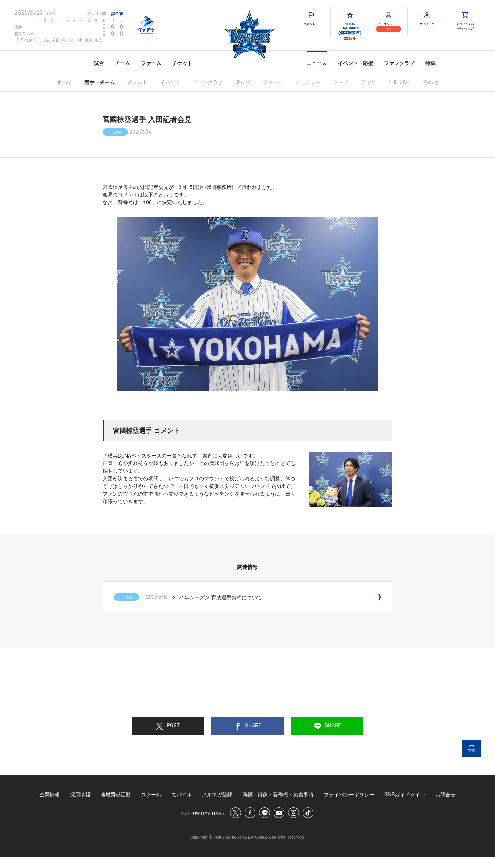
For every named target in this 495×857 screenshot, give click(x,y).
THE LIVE (399, 82)
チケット (182, 62)
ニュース (317, 62)
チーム (122, 62)
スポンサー (308, 82)
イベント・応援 (355, 62)
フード (340, 82)
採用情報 (80, 794)
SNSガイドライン (404, 794)
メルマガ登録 (217, 794)
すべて (64, 82)
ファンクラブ (399, 62)
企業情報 (49, 794)
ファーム (151, 62)
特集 (430, 62)
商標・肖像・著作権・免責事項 (277, 794)
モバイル (181, 794)
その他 (430, 82)
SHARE (253, 725)
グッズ (242, 82)
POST (173, 725)
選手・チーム (99, 82)
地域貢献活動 (115, 794)
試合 (99, 62)
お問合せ (445, 794)
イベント (170, 82)
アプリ (368, 82)
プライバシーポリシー (349, 794)
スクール (151, 794)
